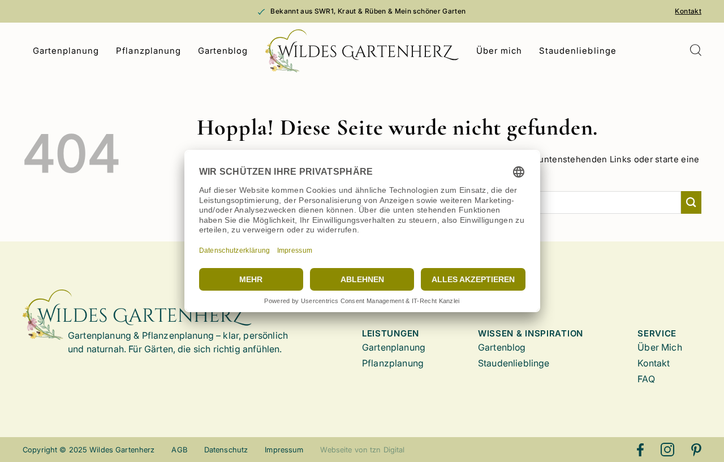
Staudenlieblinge (578, 50)
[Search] (695, 51)
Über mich (499, 50)
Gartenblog (223, 50)
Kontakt (688, 11)
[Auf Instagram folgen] (667, 449)
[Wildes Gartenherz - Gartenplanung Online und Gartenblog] (362, 50)
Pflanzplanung (148, 50)
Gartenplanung (66, 50)
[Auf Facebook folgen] (640, 449)
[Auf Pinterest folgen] (696, 449)
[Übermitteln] (691, 202)
